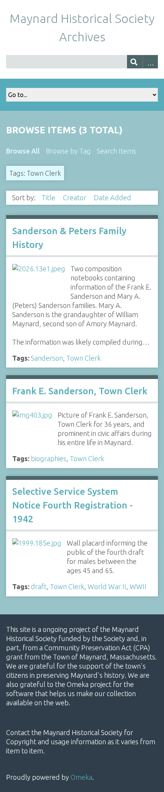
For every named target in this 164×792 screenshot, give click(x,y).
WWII (138, 586)
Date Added (113, 197)
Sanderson (47, 358)
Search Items (116, 151)
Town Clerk (83, 358)
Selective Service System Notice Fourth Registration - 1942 (72, 505)
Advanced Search (150, 61)
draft (39, 586)
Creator (75, 197)
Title (49, 197)
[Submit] (135, 61)
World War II (107, 586)
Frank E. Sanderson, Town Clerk (79, 391)
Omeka (81, 777)
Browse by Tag (68, 151)
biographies (48, 458)
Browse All (23, 151)
